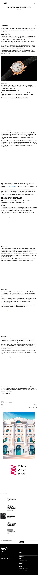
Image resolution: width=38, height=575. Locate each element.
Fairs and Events (10, 497)
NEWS (20, 558)
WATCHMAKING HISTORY (23, 568)
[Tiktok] (10, 559)
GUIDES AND (21, 562)
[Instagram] (5, 559)
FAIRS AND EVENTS (22, 570)
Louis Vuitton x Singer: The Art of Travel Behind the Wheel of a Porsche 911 (11, 524)
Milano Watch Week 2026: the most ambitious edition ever (11, 499)
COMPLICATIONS (22, 565)
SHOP (1, 553)
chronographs (19, 30)
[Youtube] (8, 559)
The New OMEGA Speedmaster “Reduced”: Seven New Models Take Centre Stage (11, 516)
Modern (19, 9)
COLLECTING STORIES (23, 560)
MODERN (20, 552)
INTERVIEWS (21, 556)
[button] (34, 3)
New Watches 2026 (10, 505)
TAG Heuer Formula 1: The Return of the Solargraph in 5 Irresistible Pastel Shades (11, 532)
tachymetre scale (12, 186)
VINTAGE (20, 554)
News (8, 522)
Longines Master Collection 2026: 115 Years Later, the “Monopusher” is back (11, 508)
